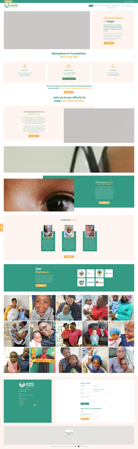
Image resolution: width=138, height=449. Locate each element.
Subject (82, 393)
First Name (83, 385)
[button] (129, 6)
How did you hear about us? (98, 389)
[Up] (35, 405)
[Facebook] (125, 1)
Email (82, 389)
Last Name (95, 385)
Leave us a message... (85, 396)
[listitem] (48, 238)
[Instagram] (127, 1)
